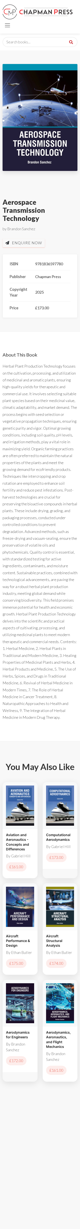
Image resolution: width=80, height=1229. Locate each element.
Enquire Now (26, 242)
